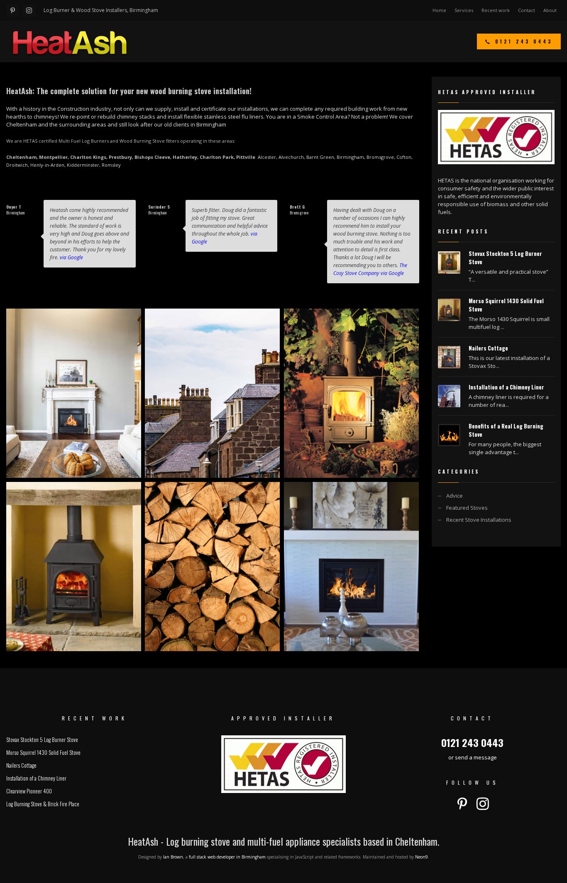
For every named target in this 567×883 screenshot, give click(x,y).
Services (464, 10)
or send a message (472, 757)
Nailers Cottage (488, 348)
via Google (71, 257)
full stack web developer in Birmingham (227, 857)
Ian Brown (173, 857)
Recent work (495, 10)
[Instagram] (29, 10)
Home (439, 10)
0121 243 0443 (472, 742)
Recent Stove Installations (478, 519)
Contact (526, 10)
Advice (454, 495)
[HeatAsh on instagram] (482, 803)
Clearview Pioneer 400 (29, 791)
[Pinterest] (12, 10)
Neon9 (421, 857)
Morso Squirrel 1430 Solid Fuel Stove (43, 752)
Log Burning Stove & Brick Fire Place (42, 804)
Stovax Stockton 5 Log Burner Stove (42, 739)
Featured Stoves (467, 507)
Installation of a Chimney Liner (506, 387)
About (550, 10)
